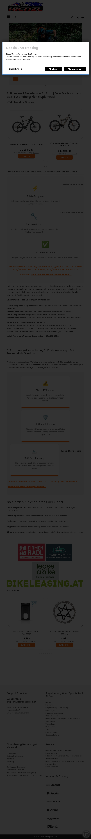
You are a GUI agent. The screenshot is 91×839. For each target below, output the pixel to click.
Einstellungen (15, 69)
